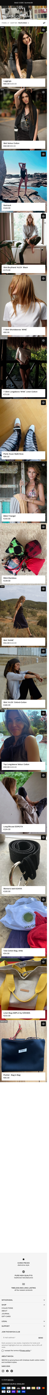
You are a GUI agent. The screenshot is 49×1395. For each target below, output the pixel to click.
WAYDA (10, 1380)
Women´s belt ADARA (12, 889)
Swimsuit (7, 205)
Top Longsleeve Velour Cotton (16, 764)
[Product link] (23, 57)
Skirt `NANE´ (8, 640)
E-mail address (9, 1338)
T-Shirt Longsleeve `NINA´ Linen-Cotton (20, 392)
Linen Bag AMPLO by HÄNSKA (16, 1013)
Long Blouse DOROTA (13, 827)
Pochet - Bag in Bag (11, 1075)
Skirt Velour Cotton (11, 143)
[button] (3, 9)
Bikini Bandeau (9, 578)
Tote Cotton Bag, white (13, 951)
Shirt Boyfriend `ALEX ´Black (15, 267)
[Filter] (44, 23)
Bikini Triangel (9, 516)
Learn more (6, 1366)
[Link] (23, 3)
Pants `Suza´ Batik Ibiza (13, 454)
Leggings (7, 81)
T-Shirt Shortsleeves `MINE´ (15, 330)
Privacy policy (25, 1350)
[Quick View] (43, 29)
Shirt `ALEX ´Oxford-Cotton (15, 702)
